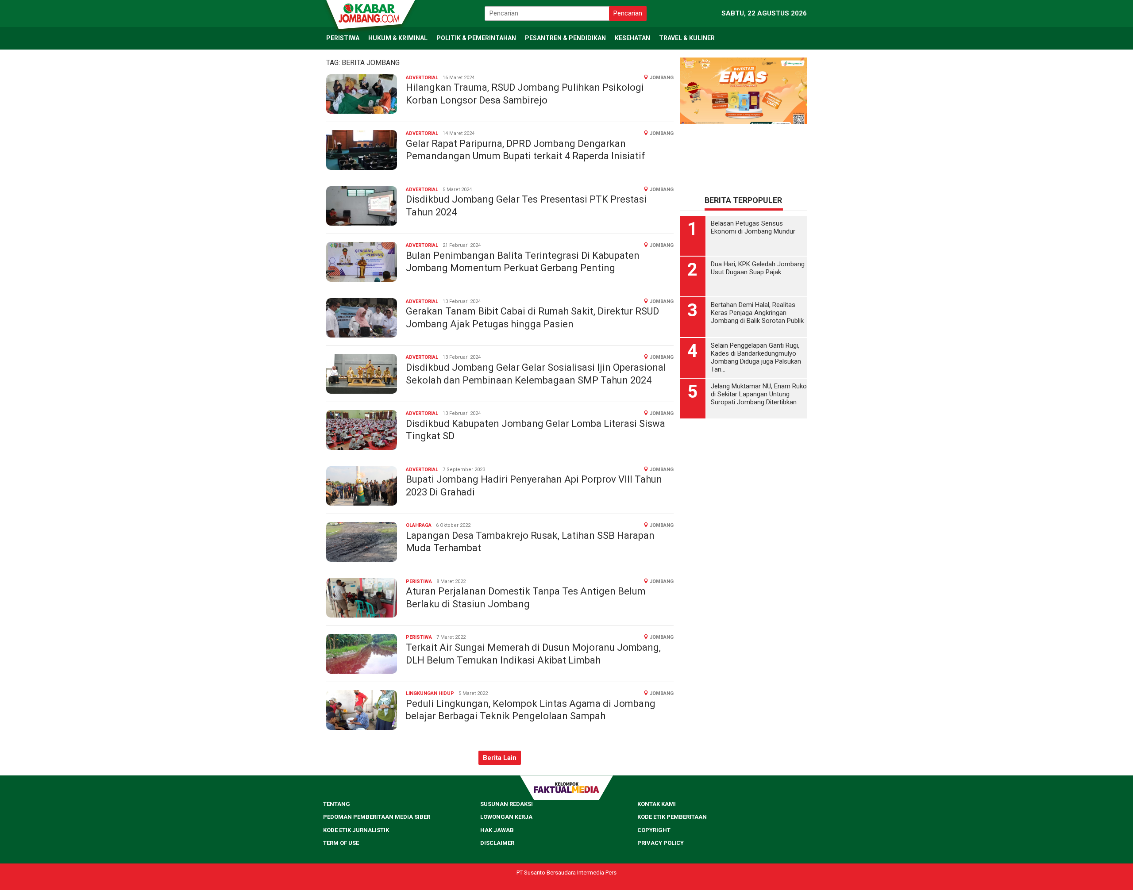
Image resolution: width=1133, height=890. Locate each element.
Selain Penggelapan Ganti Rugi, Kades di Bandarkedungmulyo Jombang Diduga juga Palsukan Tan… (756, 357)
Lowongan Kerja (506, 816)
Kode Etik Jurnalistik (356, 830)
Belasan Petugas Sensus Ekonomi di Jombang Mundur (753, 227)
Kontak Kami (656, 804)
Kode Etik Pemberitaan (672, 816)
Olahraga (419, 525)
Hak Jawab (497, 830)
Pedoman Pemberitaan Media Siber (376, 816)
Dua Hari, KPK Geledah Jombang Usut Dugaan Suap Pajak (758, 268)
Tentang (336, 804)
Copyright (654, 830)
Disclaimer (497, 843)
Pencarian (627, 13)
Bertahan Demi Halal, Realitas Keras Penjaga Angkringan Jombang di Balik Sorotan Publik (757, 313)
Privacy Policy (660, 843)
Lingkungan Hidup (430, 693)
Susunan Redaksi (506, 804)
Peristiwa (419, 581)
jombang (662, 78)
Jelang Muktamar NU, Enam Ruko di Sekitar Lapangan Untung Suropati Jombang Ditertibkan (759, 394)
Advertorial (422, 78)
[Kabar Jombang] (370, 12)
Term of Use (341, 843)
